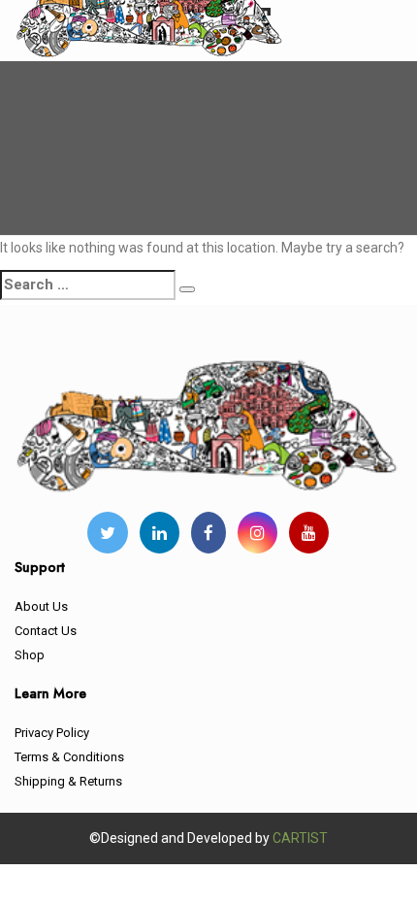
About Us (41, 606)
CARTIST (300, 838)
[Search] (187, 289)
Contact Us (46, 630)
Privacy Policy (52, 732)
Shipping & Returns (68, 781)
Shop (30, 655)
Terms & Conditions (69, 757)
